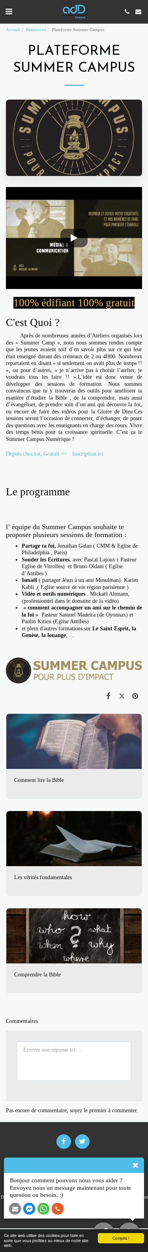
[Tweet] (122, 696)
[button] (8, 11)
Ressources (36, 29)
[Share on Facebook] (108, 696)
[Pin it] (135, 696)
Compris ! (120, 1238)
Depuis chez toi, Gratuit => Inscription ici (55, 454)
